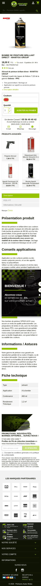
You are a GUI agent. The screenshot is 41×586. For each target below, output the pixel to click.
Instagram (22, 570)
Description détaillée (10, 90)
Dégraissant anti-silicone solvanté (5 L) (31, 156)
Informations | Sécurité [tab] (13, 205)
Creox (10, 210)
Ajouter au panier (26, 110)
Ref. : (4, 65)
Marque (4, 210)
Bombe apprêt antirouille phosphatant (30, 182)
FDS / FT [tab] (7, 200)
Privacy (25, 579)
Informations (9, 560)
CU (32, 579)
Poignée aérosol (10, 156)
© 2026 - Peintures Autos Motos (20, 584)
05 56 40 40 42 (29, 119)
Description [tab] (8, 195)
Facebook (16, 570)
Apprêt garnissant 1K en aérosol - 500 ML (10, 182)
